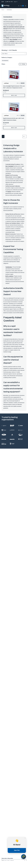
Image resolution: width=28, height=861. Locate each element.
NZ (3, 1)
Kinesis (7, 37)
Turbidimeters (8, 267)
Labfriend (12, 41)
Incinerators (5, 60)
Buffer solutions (9, 276)
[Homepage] (5, 6)
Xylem (4, 35)
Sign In (15, 1)
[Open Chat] (23, 856)
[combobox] (14, 53)
